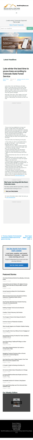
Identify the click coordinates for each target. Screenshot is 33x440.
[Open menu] (16, 13)
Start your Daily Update (12, 191)
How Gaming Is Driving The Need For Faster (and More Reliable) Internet (16, 336)
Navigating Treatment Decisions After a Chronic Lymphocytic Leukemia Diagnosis (14, 354)
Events (15, 25)
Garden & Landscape (21, 79)
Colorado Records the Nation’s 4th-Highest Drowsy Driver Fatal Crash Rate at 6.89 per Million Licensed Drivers (15, 285)
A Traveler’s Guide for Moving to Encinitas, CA (14, 365)
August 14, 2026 (16, 426)
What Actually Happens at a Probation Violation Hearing (16, 326)
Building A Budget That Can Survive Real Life (13, 307)
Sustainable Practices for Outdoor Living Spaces (14, 380)
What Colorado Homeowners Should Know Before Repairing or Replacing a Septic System (15, 296)
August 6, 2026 (16, 428)
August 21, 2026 (16, 425)
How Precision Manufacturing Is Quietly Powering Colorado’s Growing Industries (14, 302)
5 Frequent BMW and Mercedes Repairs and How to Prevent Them (15, 375)
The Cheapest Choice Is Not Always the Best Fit (14, 317)
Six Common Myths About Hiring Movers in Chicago (15, 370)
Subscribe (21, 25)
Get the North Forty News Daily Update (17, 250)
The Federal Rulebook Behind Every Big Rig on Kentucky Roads (16, 278)
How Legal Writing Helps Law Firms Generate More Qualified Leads (15, 385)
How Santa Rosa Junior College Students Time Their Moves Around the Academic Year (15, 360)
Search (29, 28)
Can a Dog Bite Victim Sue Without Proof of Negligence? (16, 331)
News (11, 25)
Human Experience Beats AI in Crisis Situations (14, 291)
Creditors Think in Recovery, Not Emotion (12, 312)
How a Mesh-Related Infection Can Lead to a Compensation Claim (13, 348)
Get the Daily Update (16, 265)
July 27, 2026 (16, 429)
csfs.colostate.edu (10, 197)
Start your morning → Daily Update (12, 8)
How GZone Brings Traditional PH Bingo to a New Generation (14, 342)
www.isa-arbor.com (20, 175)
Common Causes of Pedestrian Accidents (13, 321)
